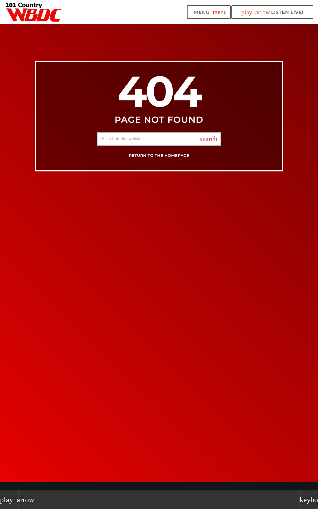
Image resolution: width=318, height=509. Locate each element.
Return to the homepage (159, 155)
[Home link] (33, 12)
